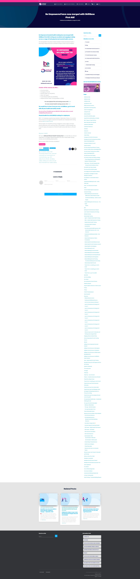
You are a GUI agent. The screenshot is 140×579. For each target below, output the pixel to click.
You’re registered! (87, 464)
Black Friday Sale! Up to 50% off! (90, 122)
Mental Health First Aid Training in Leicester (93, 244)
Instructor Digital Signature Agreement (91, 189)
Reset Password (87, 294)
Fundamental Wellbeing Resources (91, 300)
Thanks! (86, 199)
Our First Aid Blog (87, 277)
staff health (47, 158)
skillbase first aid (42, 158)
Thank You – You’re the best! (89, 374)
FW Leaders (69, 508)
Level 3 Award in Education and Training (91, 211)
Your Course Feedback (88, 471)
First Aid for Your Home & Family (90, 167)
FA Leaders (76, 507)
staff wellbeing (52, 158)
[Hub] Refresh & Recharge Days (90, 107)
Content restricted (87, 132)
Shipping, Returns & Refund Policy (90, 336)
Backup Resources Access (89, 298)
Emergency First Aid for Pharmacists (90, 137)
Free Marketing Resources (89, 417)
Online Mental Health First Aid (90, 262)
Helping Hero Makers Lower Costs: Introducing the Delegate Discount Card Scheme (70, 513)
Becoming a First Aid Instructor (68, 507)
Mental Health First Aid (47, 121)
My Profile (86, 275)
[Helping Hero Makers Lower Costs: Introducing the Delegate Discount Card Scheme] (70, 499)
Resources (86, 296)
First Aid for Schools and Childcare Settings (92, 157)
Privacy (85, 287)
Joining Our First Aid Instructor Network (91, 209)
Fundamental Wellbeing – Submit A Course (93, 197)
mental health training (43, 157)
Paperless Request (87, 283)
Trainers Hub (55, 1)
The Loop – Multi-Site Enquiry (90, 407)
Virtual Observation (88, 446)
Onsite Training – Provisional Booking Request (92, 477)
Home (85, 187)
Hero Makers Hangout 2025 (90, 423)
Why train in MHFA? (43, 133)
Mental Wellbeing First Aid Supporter (91, 256)
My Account (42, 572)
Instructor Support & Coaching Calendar (92, 425)
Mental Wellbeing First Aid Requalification (92, 254)
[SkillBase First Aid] (42, 4)
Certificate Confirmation (88, 124)
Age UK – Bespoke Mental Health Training (92, 217)
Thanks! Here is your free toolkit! (91, 272)
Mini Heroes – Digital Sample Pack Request (92, 427)
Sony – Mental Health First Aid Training (91, 360)
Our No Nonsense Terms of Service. (90, 281)
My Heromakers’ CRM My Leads (91, 439)
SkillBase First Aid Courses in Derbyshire (91, 350)
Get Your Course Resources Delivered (91, 302)
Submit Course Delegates (89, 444)
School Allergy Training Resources (91, 441)
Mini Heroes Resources (89, 433)
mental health (54, 153)
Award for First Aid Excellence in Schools (91, 118)
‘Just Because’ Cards (87, 103)
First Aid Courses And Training (89, 155)
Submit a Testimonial (88, 366)
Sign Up (85, 342)
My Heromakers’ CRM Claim (90, 437)
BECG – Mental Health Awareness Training (92, 220)
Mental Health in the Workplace (90, 246)
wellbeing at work (46, 160)
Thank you (86, 372)
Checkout (86, 128)
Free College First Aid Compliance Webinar (92, 171)
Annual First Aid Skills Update (89, 116)
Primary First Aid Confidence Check (91, 165)
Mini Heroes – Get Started (89, 429)
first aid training (41, 153)
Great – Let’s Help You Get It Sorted (90, 185)
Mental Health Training (88, 216)
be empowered (43, 151)
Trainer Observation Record (89, 411)
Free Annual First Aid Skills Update (90, 169)
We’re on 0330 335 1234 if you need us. (46, 1)
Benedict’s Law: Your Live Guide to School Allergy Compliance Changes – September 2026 (48, 510)
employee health (49, 151)
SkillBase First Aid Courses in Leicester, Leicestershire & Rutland (92, 562)
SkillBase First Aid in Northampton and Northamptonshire (92, 566)
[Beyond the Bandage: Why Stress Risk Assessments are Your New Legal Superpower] (91, 499)
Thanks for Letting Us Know (89, 379)
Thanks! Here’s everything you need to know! (92, 381)
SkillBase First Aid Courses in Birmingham (92, 348)
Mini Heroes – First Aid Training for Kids (92, 163)
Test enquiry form (87, 368)
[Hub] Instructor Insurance (89, 105)
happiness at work (48, 153)
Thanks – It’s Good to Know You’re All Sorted (92, 376)
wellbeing (40, 160)
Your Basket (86, 466)
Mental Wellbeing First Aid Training (91, 258)
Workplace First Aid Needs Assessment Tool (92, 462)
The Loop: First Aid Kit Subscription (90, 403)
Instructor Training (87, 191)
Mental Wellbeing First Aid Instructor (91, 193)
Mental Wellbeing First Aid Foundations (92, 252)
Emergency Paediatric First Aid (89, 143)
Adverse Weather (87, 113)
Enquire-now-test (87, 145)
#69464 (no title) (87, 97)
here (70, 101)
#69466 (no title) (87, 99)
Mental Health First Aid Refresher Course (92, 241)
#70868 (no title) (87, 101)
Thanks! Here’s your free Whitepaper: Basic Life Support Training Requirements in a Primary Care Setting (92, 391)
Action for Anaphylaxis (88, 109)
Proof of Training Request (89, 291)
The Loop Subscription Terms (90, 409)
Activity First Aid (87, 111)
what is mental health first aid (44, 162)
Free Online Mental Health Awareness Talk (92, 228)
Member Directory (87, 214)
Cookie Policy (86, 135)
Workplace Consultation (88, 458)
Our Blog (86, 539)
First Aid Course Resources (89, 415)
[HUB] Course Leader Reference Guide (92, 195)
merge (48, 157)
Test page (86, 370)
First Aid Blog (43, 507)
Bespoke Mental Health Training (91, 222)
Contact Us (86, 130)
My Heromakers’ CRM (89, 435)
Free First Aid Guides (49, 507)
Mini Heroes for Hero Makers (90, 431)
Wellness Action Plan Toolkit (89, 456)
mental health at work (43, 155)
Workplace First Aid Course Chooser (90, 460)
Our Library (86, 279)
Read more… (44, 519)
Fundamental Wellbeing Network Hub (91, 473)
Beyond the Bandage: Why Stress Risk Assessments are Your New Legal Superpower (90, 510)
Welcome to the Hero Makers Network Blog (69, 509)
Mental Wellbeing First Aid (89, 248)
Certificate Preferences (88, 126)
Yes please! (42, 144)
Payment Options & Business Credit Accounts (92, 285)
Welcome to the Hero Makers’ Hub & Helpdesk (92, 413)
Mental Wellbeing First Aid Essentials (91, 250)
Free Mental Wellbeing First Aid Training (92, 260)
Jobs (85, 207)
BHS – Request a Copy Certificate (90, 120)
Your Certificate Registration (89, 468)
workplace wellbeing (53, 162)
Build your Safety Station (89, 404)
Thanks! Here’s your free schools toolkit (91, 387)
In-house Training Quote (88, 475)
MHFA (51, 157)
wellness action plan (52, 160)
